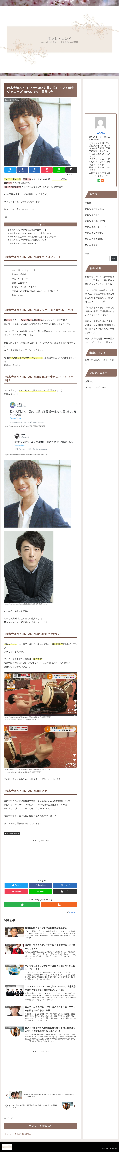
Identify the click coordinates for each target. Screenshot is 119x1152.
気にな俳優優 (91, 245)
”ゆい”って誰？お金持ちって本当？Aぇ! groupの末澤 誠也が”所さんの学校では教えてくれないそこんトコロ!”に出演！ (100, 296)
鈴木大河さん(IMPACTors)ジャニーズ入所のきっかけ (32, 233)
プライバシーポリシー (95, 387)
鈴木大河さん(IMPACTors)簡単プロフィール (28, 230)
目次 (37, 224)
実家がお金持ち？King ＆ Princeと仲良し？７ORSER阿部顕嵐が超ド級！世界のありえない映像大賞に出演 (100, 327)
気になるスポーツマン (95, 221)
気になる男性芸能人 (13, 834)
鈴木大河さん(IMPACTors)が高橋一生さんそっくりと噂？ (34, 237)
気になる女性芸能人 (94, 233)
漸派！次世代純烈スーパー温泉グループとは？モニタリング (99, 340)
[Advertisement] (40, 858)
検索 (87, 254)
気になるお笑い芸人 (94, 209)
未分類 (88, 202)
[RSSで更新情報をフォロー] (59, 904)
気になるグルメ (92, 215)
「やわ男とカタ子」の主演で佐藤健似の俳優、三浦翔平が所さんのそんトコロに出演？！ (99, 311)
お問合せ (89, 381)
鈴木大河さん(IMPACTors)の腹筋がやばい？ (28, 240)
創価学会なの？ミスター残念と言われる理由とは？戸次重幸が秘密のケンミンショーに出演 (99, 280)
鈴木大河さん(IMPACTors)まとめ (23, 243)
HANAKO (101, 133)
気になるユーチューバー (96, 227)
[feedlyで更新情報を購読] (22, 904)
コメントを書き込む (41, 1126)
